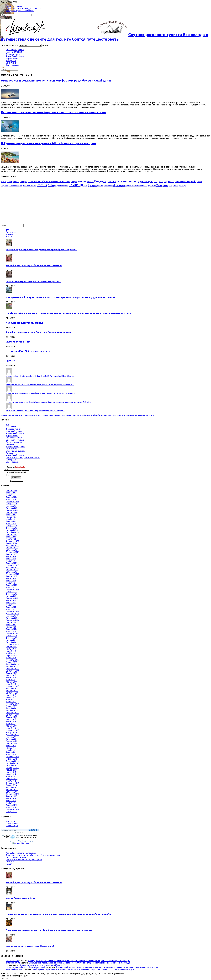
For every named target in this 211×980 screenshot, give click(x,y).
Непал (199, 181)
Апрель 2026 (11, 497)
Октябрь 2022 (12, 572)
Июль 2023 (11, 556)
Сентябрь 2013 (12, 794)
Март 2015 (11, 754)
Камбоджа (147, 181)
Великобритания (44, 181)
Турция (92, 185)
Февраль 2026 (12, 501)
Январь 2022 (11, 592)
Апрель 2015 (11, 752)
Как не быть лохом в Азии (20, 898)
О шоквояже (11, 823)
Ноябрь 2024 (12, 530)
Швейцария (142, 186)
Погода (4, 830)
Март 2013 (11, 807)
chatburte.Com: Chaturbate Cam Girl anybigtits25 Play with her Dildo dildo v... (40, 376)
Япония (175, 185)
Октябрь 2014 (12, 765)
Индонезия (109, 181)
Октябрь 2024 (12, 532)
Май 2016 (10, 724)
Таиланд (76, 185)
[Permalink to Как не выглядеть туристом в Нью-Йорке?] (9, 941)
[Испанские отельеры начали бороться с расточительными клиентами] (10, 132)
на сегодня (9, 841)
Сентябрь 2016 (12, 715)
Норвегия (26, 185)
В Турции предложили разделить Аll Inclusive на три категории (48, 143)
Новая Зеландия (16, 185)
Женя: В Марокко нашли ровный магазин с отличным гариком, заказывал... (41, 393)
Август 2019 (11, 647)
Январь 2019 (11, 662)
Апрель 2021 (11, 607)
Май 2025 (10, 519)
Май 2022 (10, 583)
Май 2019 (10, 653)
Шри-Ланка (152, 185)
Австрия (16, 182)
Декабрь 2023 (12, 545)
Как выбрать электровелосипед (24, 322)
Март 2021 (11, 609)
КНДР (140, 182)
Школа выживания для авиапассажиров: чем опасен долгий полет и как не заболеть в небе (58, 914)
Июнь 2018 (11, 677)
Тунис (85, 185)
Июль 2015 (11, 746)
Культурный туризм (15, 433)
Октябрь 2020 (12, 618)
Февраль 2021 (12, 611)
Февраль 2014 (12, 783)
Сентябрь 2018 (12, 671)
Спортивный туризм (15, 451)
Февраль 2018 (12, 686)
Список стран (12, 825)
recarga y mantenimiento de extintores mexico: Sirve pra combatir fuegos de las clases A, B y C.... (48, 402)
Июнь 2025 (11, 517)
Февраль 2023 (12, 565)
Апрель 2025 (11, 521)
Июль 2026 (11, 493)
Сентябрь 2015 (12, 741)
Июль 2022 (11, 578)
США (51, 185)
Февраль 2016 (12, 730)
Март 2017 (11, 702)
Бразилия (31, 182)
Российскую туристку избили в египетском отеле (34, 265)
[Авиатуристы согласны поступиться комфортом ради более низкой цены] (10, 98)
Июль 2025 (11, 515)
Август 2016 (11, 717)
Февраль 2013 (12, 809)
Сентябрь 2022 (12, 574)
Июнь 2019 (11, 651)
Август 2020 (11, 622)
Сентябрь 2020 (12, 620)
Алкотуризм (11, 427)
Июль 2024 (11, 537)
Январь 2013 (11, 812)
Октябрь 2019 (12, 642)
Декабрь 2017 (12, 688)
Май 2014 (10, 776)
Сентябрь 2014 (12, 768)
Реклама (10, 444)
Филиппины (108, 186)
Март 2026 (11, 499)
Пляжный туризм (14, 52)
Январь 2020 (11, 636)
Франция (119, 185)
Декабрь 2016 (12, 708)
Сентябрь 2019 (12, 644)
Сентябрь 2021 (12, 598)
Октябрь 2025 (12, 508)
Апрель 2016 (11, 726)
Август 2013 (11, 796)
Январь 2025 (11, 526)
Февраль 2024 (12, 541)
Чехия (135, 185)
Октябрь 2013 (12, 792)
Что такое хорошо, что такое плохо (23, 457)
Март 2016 (11, 728)
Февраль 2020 (12, 633)
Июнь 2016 (11, 721)
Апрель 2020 (11, 629)
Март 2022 (11, 587)
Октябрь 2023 (12, 550)
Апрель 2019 (11, 655)
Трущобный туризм (15, 56)
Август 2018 (11, 673)
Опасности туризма (15, 50)
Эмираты (162, 185)
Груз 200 (10, 360)
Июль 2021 (11, 600)
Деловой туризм (13, 54)
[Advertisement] (21, 207)
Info (7, 424)
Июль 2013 (11, 798)
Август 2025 (11, 512)
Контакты (10, 821)
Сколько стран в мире (18, 341)
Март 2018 (11, 684)
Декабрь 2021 (12, 594)
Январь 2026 (11, 504)
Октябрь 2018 (12, 669)
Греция (74, 181)
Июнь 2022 (11, 581)
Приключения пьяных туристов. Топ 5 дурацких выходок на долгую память (49, 930)
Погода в (20, 833)
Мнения (9, 234)
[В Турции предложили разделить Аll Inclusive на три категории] (10, 163)
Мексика (186, 182)
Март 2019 (11, 658)
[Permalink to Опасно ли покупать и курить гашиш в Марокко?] (9, 277)
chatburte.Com (12, 960)
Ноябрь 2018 (12, 666)
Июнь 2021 (11, 603)
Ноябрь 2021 (12, 596)
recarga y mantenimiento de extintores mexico (26, 967)
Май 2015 (10, 750)
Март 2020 (11, 631)
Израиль (90, 182)
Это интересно (13, 65)
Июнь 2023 (11, 559)
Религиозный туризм (15, 446)
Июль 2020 (11, 625)
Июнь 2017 (11, 697)
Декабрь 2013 (12, 787)
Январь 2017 (11, 706)
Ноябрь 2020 (12, 616)
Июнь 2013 (11, 801)
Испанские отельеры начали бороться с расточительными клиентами (53, 112)
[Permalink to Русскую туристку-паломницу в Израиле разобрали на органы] (9, 245)
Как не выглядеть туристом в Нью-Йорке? (30, 946)
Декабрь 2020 (12, 614)
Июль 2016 (11, 719)
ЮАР (170, 185)
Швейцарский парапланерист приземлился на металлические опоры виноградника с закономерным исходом (68, 313)
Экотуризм (11, 61)
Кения (161, 182)
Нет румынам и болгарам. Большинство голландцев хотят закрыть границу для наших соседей (60, 297)
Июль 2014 (11, 772)
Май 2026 (10, 495)
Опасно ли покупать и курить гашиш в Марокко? (33, 281)
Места (9, 236)
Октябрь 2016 (12, 713)
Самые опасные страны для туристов (23, 8)
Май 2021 (10, 605)
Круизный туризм (14, 431)
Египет (82, 181)
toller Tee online (13, 963)
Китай (171, 181)
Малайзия (179, 182)
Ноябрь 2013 (12, 790)
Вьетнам (56, 182)
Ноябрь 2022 (12, 570)
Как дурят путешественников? (20, 11)
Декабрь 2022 (12, 567)
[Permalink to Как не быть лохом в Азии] (9, 894)
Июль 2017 (11, 695)
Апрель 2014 (11, 779)
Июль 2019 (11, 649)
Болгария (23, 182)
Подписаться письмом (16, 481)
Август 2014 (11, 770)
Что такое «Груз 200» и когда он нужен (28, 351)
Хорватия (129, 186)
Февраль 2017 (12, 704)
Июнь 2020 (11, 627)
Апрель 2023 (11, 563)
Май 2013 (10, 803)
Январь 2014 (11, 785)
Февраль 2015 (12, 757)
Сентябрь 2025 (12, 510)
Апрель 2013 (11, 805)
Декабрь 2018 (12, 664)
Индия (98, 181)
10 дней (20, 841)
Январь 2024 (11, 543)
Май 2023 (10, 561)
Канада (156, 182)
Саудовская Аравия (61, 185)
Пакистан (33, 185)
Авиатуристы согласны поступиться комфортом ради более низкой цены (56, 80)
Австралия (6, 181)
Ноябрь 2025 (12, 506)
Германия (65, 181)
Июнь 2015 (11, 748)
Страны (9, 453)
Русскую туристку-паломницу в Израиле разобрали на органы (41, 249)
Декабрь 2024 (12, 528)
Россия (42, 185)
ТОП (8, 230)
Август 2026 (11, 490)
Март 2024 (11, 539)
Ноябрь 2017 (12, 691)
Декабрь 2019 (12, 638)
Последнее (11, 232)
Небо (193, 181)
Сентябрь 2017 (12, 693)
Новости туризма (14, 6)
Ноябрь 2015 (12, 737)
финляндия (182, 185)
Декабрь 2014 (12, 761)
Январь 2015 (11, 759)
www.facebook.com (14, 969)
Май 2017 (10, 699)
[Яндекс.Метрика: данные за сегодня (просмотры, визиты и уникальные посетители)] (20, 843)
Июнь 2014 (11, 774)
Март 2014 (11, 781)
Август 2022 (11, 576)
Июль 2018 (11, 675)
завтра (15, 841)
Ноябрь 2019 (12, 640)
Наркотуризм (12, 58)
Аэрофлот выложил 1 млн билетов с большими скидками (38, 332)
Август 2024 (11, 534)
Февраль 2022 (12, 589)
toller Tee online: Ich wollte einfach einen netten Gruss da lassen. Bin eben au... (40, 385)
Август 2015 (11, 743)
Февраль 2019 (12, 660)
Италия (132, 181)
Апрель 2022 (11, 585)
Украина (100, 185)
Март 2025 (11, 523)
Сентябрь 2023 (12, 552)
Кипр (165, 182)
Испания (121, 181)
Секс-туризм (11, 63)
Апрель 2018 (11, 682)
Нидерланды (5, 185)
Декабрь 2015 (12, 735)
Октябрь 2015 (12, 739)
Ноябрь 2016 (12, 710)
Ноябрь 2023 (12, 548)
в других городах (28, 841)
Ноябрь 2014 (12, 763)
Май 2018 (10, 680)
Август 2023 (11, 554)
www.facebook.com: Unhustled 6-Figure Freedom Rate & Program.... (35, 411)
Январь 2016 (11, 732)
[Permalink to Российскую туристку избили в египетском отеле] (9, 261)
